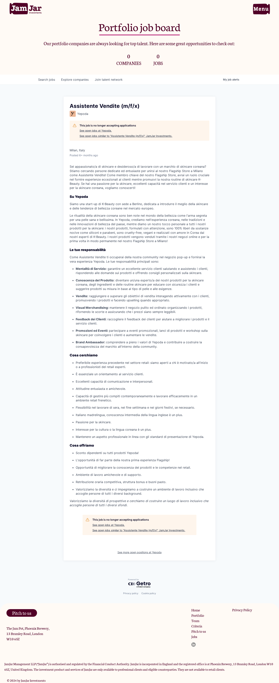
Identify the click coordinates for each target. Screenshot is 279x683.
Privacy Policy (242, 609)
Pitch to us (198, 631)
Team (195, 620)
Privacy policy (130, 593)
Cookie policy (148, 593)
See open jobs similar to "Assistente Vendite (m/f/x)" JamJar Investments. (126, 135)
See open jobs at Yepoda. (96, 130)
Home (195, 609)
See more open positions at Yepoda (139, 552)
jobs (46, 79)
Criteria (196, 625)
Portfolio (197, 615)
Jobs (194, 636)
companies (75, 79)
